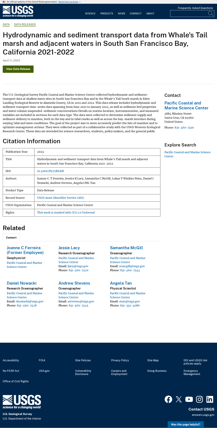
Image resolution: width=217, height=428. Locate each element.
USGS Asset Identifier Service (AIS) (60, 197)
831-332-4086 (130, 305)
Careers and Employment (119, 372)
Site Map (153, 360)
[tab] (11, 237)
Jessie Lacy (69, 247)
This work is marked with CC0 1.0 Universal (66, 212)
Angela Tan (121, 283)
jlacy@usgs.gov (78, 266)
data (6, 24)
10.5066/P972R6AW (50, 171)
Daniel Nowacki (21, 283)
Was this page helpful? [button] (185, 424)
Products (106, 13)
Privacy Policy (120, 360)
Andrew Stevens (74, 283)
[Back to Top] (204, 415)
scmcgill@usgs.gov (132, 266)
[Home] (18, 16)
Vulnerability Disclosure (83, 372)
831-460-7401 (184, 127)
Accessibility (11, 360)
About (150, 13)
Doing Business (156, 370)
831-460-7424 (78, 305)
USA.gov (44, 370)
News (121, 13)
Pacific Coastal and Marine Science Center (186, 105)
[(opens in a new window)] (168, 399)
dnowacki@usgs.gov (29, 301)
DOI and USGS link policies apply (195, 362)
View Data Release (18, 69)
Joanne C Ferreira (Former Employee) (25, 250)
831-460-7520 (78, 270)
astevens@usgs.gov (81, 301)
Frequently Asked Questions (195, 8)
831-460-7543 (130, 270)
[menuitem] (90, 11)
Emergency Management (192, 372)
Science (90, 13)
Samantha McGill (126, 247)
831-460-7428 (27, 305)
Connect (136, 13)
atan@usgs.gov (129, 301)
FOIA (42, 360)
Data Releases (25, 24)
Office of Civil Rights (16, 381)
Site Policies (83, 360)
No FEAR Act (11, 370)
